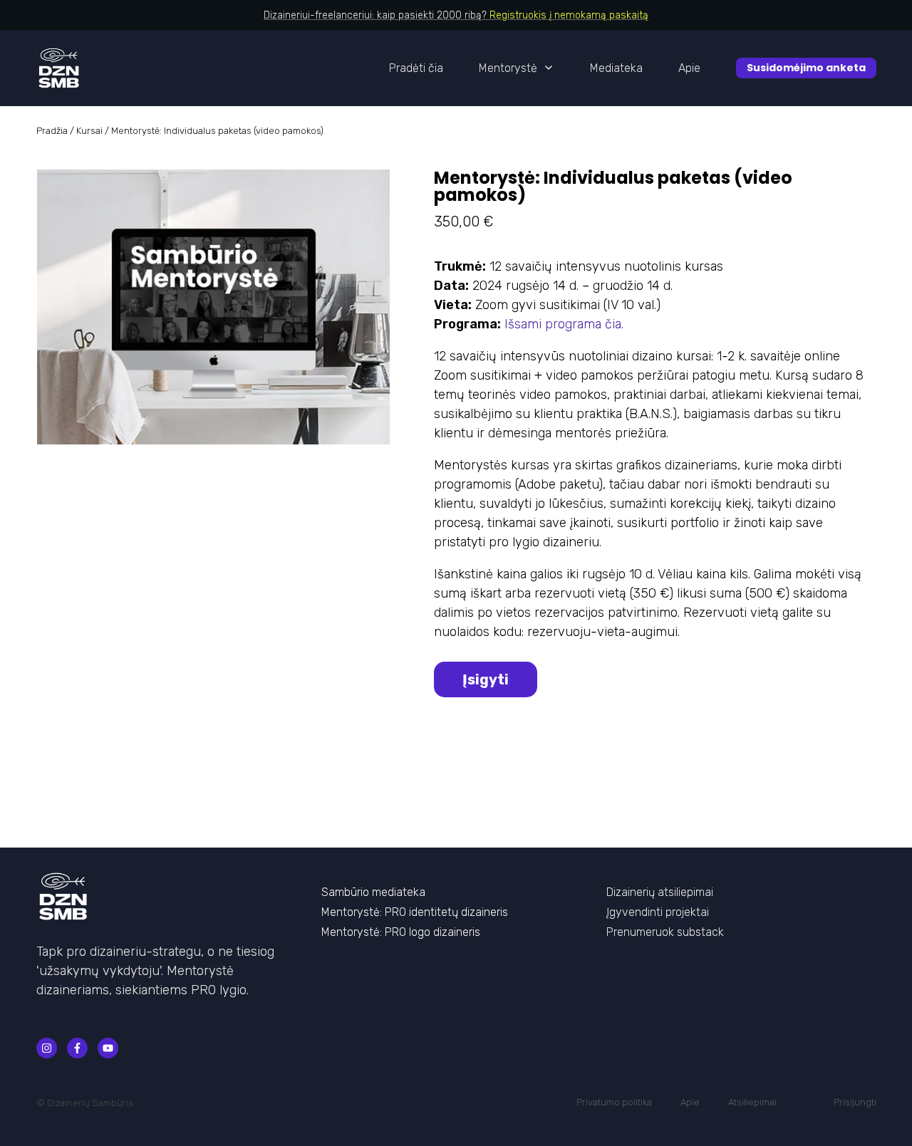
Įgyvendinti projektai (657, 912)
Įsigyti (485, 679)
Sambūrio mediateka (373, 892)
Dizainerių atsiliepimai (659, 892)
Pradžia (52, 130)
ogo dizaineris (445, 932)
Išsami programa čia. (563, 324)
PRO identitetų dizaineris (446, 912)
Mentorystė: (353, 912)
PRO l (398, 932)
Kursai (89, 130)
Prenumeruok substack (665, 932)
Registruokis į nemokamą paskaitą (568, 15)
